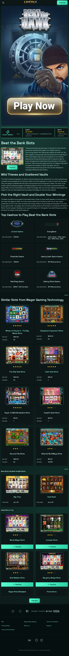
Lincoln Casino (17, 232)
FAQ (2, 621)
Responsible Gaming (30, 621)
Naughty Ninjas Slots (52, 578)
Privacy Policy (5, 625)
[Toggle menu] (3, 2)
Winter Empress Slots (57, 134)
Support (48, 625)
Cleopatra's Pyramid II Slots (51, 331)
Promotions (52, 592)
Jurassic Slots (52, 540)
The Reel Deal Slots (17, 372)
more (66, 295)
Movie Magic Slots (17, 540)
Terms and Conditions (8, 629)
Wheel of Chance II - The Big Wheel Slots (31, 134)
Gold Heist (52, 497)
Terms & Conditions (52, 621)
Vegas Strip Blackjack (17, 592)
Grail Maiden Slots (17, 578)
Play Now (62, 3)
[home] (31, 4)
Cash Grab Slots (51, 372)
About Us (27, 625)
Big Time (17, 497)
